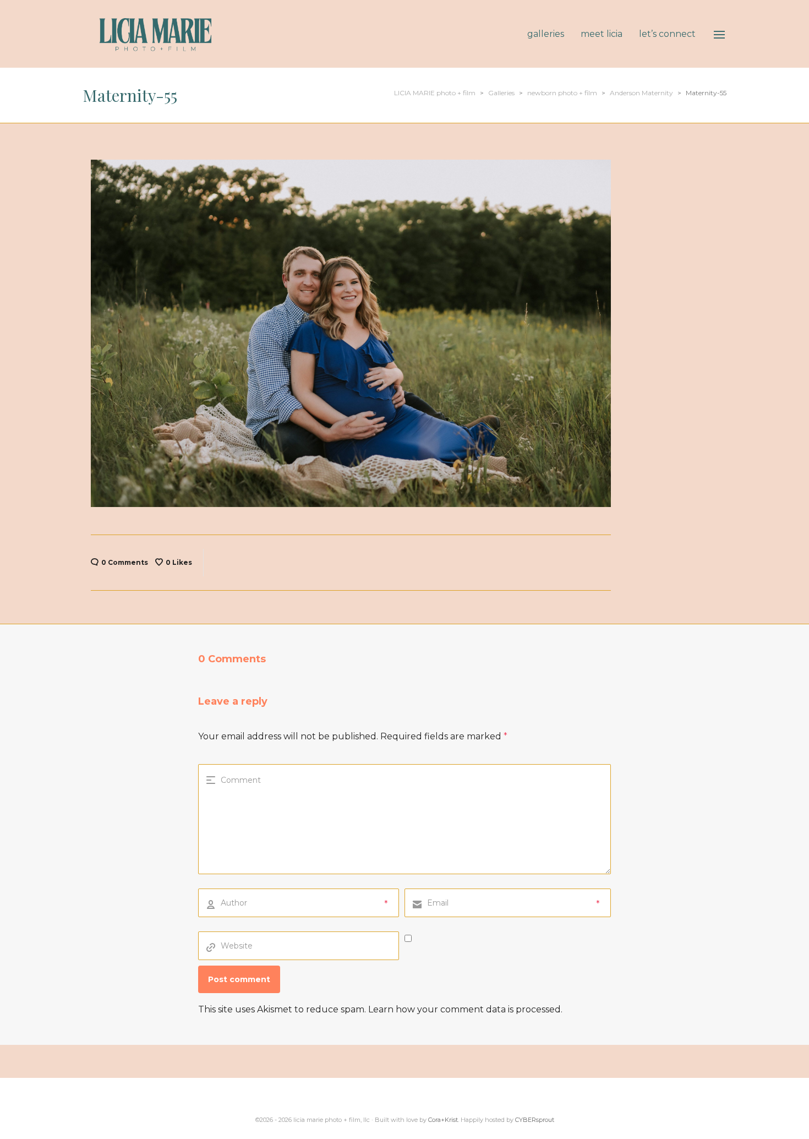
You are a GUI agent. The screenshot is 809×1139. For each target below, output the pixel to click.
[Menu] (719, 34)
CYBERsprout (534, 1120)
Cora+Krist (443, 1120)
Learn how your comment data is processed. (465, 1009)
